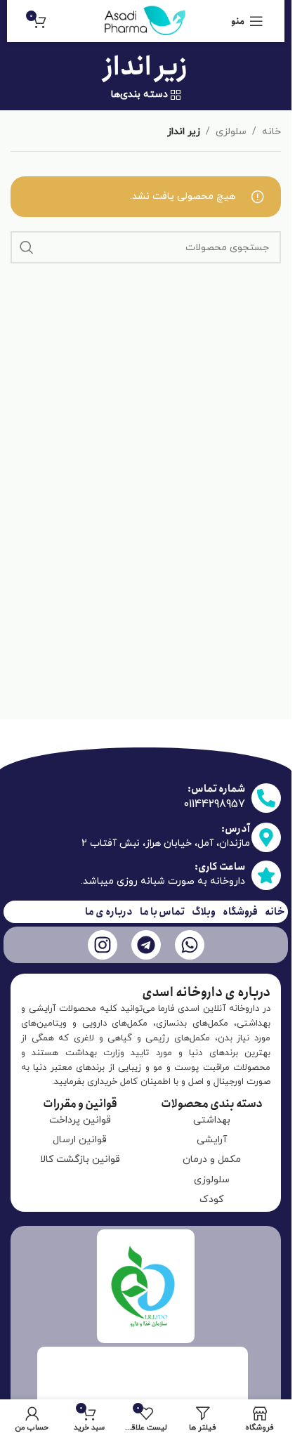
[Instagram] (102, 945)
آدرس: (235, 829)
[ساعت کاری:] (266, 875)
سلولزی (231, 131)
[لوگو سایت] (146, 20)
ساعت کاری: (220, 867)
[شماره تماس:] (266, 798)
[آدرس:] (266, 837)
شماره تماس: (216, 789)
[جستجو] (27, 247)
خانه (271, 131)
